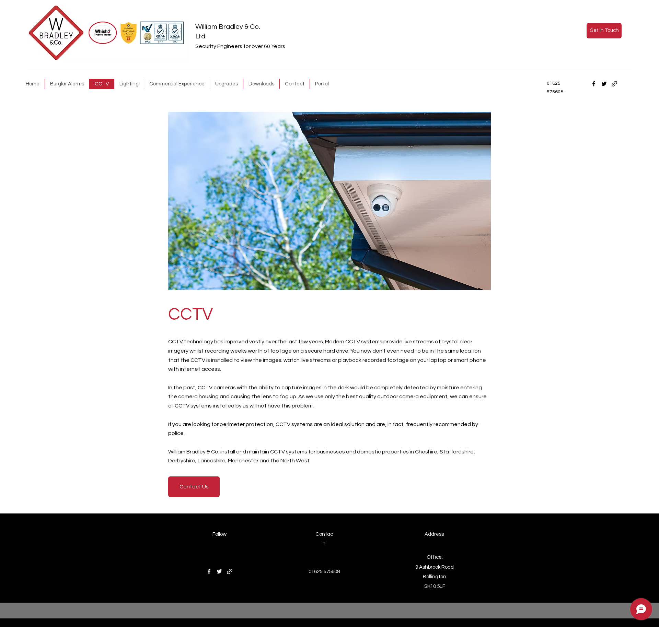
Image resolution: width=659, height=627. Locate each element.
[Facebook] (593, 83)
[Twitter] (604, 83)
